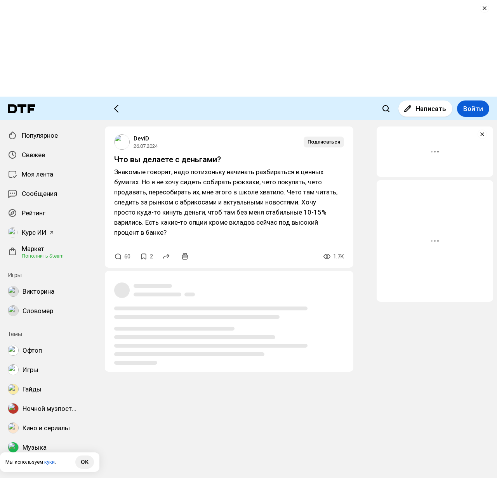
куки (49, 462)
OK (85, 462)
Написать (430, 109)
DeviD (141, 138)
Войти (473, 109)
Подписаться (324, 142)
